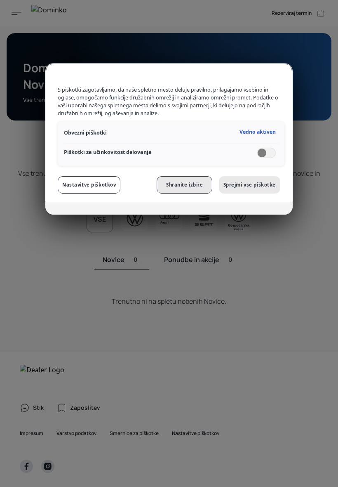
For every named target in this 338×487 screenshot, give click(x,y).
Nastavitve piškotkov (89, 185)
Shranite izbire (184, 185)
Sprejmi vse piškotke (249, 185)
